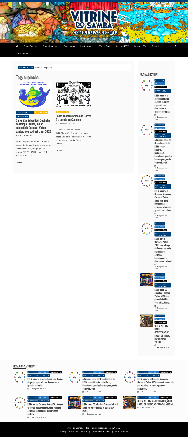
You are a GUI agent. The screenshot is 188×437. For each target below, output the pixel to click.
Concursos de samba (25, 112)
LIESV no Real (103, 46)
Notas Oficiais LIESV (24, 366)
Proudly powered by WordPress (74, 431)
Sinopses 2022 (22, 116)
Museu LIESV (140, 46)
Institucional (85, 46)
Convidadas (69, 46)
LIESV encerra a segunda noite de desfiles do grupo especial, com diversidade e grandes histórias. (162, 103)
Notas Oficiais (22, 53)
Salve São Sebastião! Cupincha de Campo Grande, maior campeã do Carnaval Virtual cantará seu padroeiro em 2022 (33, 125)
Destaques (159, 80)
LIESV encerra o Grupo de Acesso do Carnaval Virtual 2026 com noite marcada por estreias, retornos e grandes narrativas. (163, 200)
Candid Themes (121, 431)
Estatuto (156, 46)
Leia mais (19, 162)
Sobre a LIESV (122, 46)
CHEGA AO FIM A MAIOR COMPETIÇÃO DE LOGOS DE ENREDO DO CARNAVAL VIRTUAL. (162, 334)
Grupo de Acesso (50, 46)
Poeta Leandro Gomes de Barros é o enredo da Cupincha (73, 117)
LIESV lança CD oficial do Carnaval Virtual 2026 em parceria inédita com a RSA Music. (162, 296)
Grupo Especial (30, 46)
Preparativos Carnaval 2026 (160, 91)
